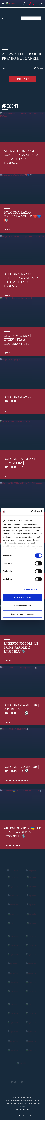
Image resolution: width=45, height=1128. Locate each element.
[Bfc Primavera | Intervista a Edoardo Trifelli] (22, 312)
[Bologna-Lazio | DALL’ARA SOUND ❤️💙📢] (22, 189)
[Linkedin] (23, 1082)
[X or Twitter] (18, 1082)
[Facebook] (15, 1082)
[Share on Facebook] (35, 68)
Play (22, 33)
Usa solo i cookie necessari (22, 614)
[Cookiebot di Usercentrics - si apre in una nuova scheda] (31, 511)
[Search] (39, 3)
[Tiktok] (25, 1082)
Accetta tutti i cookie (23, 597)
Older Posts (23, 79)
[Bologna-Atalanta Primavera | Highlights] (22, 435)
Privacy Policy (17, 1116)
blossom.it (26, 1109)
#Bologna (17, 780)
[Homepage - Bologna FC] (13, 3)
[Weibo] (33, 1082)
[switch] (38, 563)
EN (42, 3)
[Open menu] (3, 4)
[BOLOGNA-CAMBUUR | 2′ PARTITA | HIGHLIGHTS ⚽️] (22, 681)
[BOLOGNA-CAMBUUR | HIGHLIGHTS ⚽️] (22, 743)
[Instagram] (12, 1082)
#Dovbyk (17, 845)
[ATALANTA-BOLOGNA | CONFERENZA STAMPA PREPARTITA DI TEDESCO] (22, 127)
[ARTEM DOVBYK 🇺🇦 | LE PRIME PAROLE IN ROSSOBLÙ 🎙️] (22, 804)
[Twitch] (29, 1082)
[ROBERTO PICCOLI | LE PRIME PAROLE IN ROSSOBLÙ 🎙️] (22, 620)
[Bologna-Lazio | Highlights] (22, 373)
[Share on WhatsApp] (41, 68)
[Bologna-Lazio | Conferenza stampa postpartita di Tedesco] (22, 250)
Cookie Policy (27, 1116)
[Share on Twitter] (38, 68)
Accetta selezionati (22, 606)
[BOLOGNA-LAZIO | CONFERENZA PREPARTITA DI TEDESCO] (22, 497)
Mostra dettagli (30, 589)
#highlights (24, 780)
